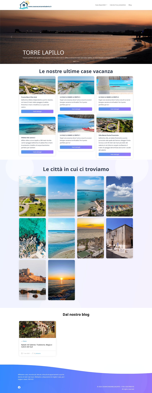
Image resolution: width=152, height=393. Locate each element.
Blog (130, 5)
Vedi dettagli (37, 112)
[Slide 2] (77, 62)
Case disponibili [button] (100, 5)
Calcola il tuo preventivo (118, 5)
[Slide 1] (74, 62)
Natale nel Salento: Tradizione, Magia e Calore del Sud (36, 346)
